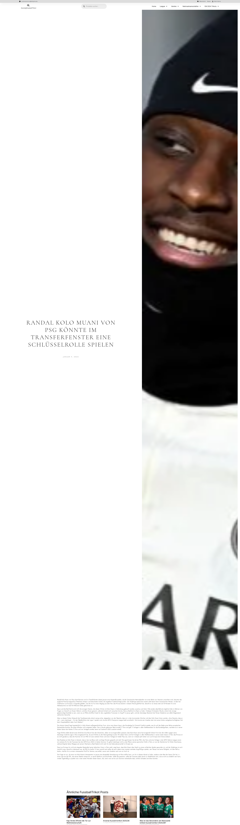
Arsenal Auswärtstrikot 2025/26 (116, 821)
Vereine (173, 6)
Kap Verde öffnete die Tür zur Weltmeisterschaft (79, 822)
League (162, 6)
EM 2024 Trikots (210, 6)
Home (154, 6)
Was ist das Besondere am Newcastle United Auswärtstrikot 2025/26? (155, 822)
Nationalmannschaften (190, 6)
